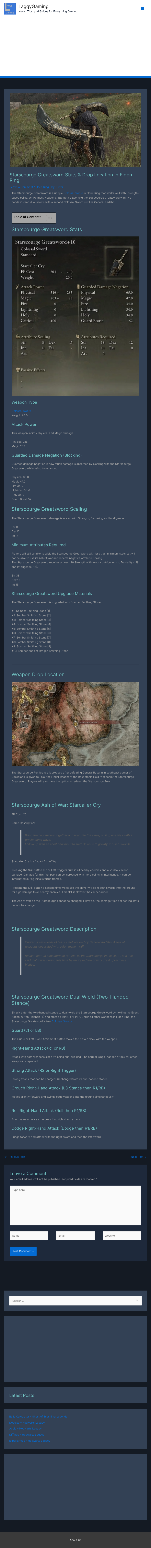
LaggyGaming (33, 6)
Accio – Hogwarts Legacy (25, 1428)
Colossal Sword (73, 193)
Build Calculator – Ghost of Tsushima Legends (38, 1416)
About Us (75, 1540)
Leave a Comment (21, 187)
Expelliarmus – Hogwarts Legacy (29, 1440)
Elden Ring (42, 187)
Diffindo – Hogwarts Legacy (26, 1434)
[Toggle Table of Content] (47, 218)
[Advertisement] (75, 46)
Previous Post (14, 1156)
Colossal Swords (62, 1021)
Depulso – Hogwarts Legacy (27, 1422)
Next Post (139, 1156)
